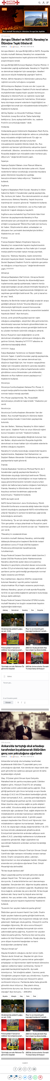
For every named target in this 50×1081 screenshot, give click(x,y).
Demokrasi (14, 610)
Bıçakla (5, 996)
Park (27, 996)
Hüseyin (13, 996)
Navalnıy (25, 610)
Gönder (8, 702)
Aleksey (5, 610)
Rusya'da (40, 610)
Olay (21, 996)
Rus (32, 610)
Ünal (34, 996)
